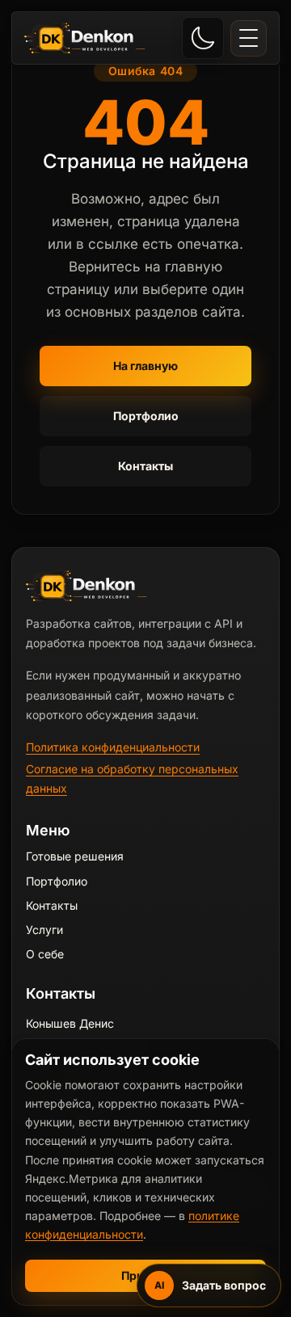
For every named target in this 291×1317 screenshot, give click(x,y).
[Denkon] (85, 38)
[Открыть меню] (248, 38)
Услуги (44, 929)
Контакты (145, 466)
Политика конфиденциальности (113, 747)
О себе (45, 954)
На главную (145, 365)
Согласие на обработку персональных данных (132, 778)
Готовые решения (75, 856)
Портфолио (146, 416)
